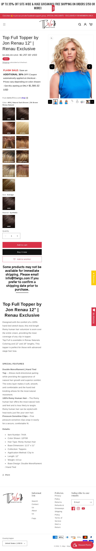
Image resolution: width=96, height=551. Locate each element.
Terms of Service (58, 519)
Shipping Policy (58, 513)
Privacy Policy (58, 497)
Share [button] (7, 475)
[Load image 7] (88, 101)
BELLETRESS (54, 8)
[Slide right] (92, 102)
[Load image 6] (82, 101)
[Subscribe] (90, 502)
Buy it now (22, 252)
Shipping (5, 62)
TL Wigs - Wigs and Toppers (69, 546)
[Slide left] (50, 102)
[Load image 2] (60, 101)
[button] (4, 24)
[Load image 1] (55, 101)
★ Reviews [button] (94, 277)
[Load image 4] (72, 101)
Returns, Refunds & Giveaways (59, 505)
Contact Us (35, 505)
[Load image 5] (77, 101)
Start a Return (58, 525)
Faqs (34, 518)
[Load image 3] (66, 101)
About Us (34, 512)
